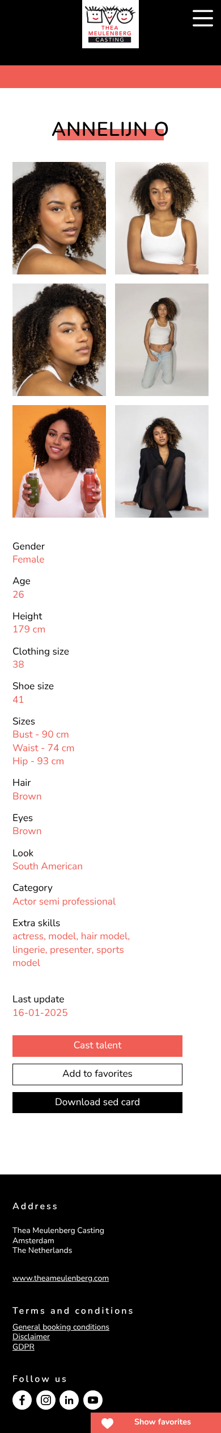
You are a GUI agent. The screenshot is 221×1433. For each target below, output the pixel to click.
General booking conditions (60, 1327)
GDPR (23, 1347)
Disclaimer (31, 1336)
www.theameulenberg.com (60, 1278)
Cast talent (97, 1045)
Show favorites (162, 1422)
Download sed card (97, 1102)
